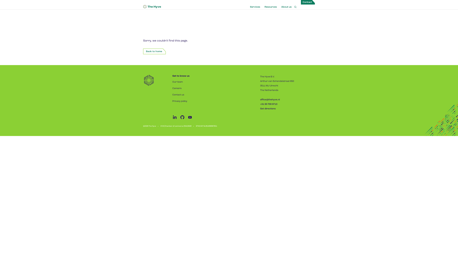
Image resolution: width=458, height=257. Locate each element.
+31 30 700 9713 (268, 104)
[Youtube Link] (191, 119)
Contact (307, 2)
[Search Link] (295, 7)
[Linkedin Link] (176, 119)
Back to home (154, 51)
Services (255, 7)
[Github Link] (184, 119)
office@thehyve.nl (270, 100)
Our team (177, 82)
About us (286, 7)
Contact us (178, 95)
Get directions (268, 109)
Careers (177, 88)
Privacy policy (179, 101)
